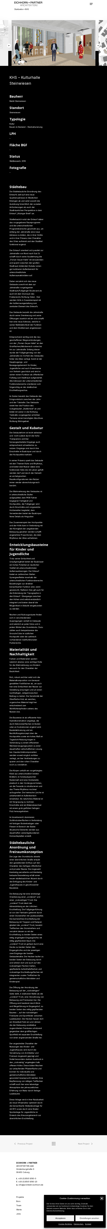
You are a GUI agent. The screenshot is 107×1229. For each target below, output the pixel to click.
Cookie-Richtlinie (65, 1224)
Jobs (18, 1214)
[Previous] (9, 46)
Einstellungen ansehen (89, 1218)
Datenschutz (79, 1224)
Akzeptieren (60, 1218)
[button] (101, 1198)
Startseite (18, 9)
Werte (19, 1209)
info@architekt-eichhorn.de (31, 1185)
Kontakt (88, 1224)
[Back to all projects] (53, 1143)
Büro (18, 1201)
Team (18, 1205)
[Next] (98, 46)
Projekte (20, 1197)
